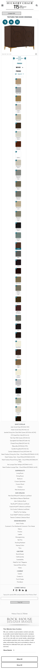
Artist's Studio (20, 523)
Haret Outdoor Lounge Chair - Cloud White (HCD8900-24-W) (19, 467)
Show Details (7, 650)
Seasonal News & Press (20, 565)
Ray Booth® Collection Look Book (20, 504)
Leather (20, 534)
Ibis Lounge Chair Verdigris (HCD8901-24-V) (19, 464)
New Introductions (20, 489)
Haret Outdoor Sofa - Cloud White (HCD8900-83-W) (20, 457)
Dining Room (20, 476)
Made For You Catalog (20, 512)
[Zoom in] (16, 79)
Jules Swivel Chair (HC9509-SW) (20, 427)
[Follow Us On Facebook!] (13, 590)
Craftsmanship (20, 557)
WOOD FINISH (18, 69)
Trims (19, 548)
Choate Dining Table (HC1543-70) (20, 443)
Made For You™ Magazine (20, 562)
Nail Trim (20, 540)
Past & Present (20, 554)
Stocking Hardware (20, 542)
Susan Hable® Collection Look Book (20, 514)
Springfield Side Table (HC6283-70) (20, 440)
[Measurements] (5, 22)
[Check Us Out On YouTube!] (26, 590)
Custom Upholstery (20, 481)
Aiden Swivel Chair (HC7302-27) (20, 429)
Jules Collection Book (20, 501)
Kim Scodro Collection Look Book (20, 509)
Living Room (19, 473)
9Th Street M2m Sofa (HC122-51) (20, 435)
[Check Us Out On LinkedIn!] (23, 590)
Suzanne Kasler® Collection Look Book (19, 506)
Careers (20, 573)
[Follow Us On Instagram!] (16, 590)
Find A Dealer (20, 579)
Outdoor (20, 487)
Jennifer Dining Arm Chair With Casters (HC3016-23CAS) (20, 432)
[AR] (17, 22)
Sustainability (19, 559)
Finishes (20, 531)
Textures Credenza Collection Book (20, 517)
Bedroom (20, 478)
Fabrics (20, 529)
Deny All (19, 665)
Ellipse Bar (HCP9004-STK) (20, 446)
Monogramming (20, 537)
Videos (20, 567)
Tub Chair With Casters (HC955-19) (20, 438)
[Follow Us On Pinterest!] (19, 590)
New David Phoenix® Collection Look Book (20, 495)
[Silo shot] (11, 22)
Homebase (20, 582)
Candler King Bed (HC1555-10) (19, 449)
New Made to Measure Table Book (20, 498)
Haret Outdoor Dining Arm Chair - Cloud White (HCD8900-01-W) (19, 454)
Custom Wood (20, 484)
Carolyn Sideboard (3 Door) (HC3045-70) (20, 451)
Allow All (19, 659)
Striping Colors (20, 545)
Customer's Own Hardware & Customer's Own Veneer (20, 526)
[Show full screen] (36, 54)
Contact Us (20, 576)
